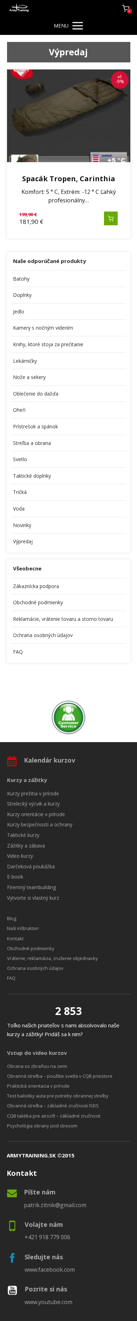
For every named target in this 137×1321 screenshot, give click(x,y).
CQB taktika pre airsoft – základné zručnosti (53, 1116)
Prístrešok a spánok (35, 426)
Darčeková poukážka (31, 866)
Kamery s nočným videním (43, 327)
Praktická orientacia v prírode (38, 1086)
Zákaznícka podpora (36, 586)
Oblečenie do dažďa (35, 393)
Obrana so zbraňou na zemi (37, 1066)
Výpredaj (23, 541)
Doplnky (22, 295)
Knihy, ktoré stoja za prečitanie (48, 344)
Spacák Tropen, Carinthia (68, 178)
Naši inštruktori (23, 928)
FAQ (18, 651)
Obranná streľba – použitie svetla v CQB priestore (59, 1076)
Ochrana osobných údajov (43, 635)
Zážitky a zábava (26, 845)
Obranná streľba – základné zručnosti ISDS (53, 1105)
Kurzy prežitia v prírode (33, 793)
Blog (11, 918)
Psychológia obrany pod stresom (42, 1126)
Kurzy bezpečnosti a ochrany (39, 824)
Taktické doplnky (32, 475)
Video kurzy (20, 855)
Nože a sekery (29, 377)
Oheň (19, 409)
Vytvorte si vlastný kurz (33, 897)
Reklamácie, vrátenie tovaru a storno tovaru (63, 619)
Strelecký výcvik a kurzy (33, 803)
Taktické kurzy (23, 835)
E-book (15, 876)
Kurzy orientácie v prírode (36, 814)
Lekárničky (25, 360)
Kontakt (15, 938)
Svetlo (20, 459)
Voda (19, 508)
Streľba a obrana (32, 443)
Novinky (22, 525)
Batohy (21, 278)
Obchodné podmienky (38, 602)
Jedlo (18, 311)
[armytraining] (19, 8)
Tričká (20, 492)
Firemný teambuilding (31, 887)
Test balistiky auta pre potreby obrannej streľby (58, 1096)
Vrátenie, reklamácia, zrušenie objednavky (52, 958)
